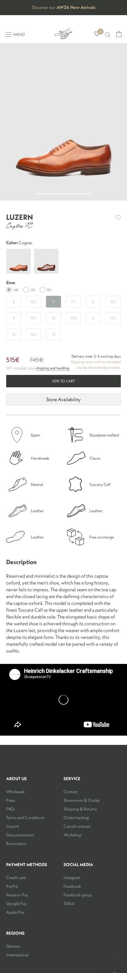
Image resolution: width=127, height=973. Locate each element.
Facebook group (77, 895)
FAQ (10, 809)
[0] (97, 34)
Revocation (16, 843)
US (33, 289)
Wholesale (15, 791)
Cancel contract (77, 826)
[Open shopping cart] (118, 34)
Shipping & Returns (80, 809)
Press (10, 800)
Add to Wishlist (118, 217)
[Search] (108, 34)
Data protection (20, 835)
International (17, 955)
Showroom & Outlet (81, 800)
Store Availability (63, 399)
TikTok (68, 903)
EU (49, 289)
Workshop (72, 835)
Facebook (72, 886)
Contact (70, 791)
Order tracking (76, 817)
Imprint (12, 826)
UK (16, 289)
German (13, 946)
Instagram (71, 877)
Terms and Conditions (25, 817)
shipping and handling (52, 368)
